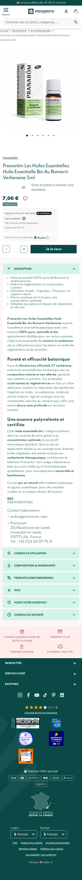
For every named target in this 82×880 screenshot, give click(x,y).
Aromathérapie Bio (41, 30)
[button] (26, 141)
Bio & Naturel (19, 30)
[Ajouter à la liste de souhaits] (25, 198)
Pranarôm (10, 158)
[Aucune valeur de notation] (12, 187)
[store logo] (41, 15)
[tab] (41, 663)
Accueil (4, 30)
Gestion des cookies (32, 842)
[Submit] (76, 22)
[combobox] (41, 22)
